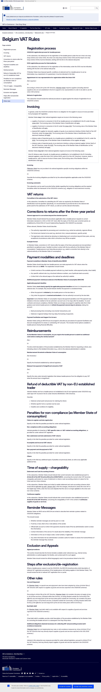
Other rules (7, 101)
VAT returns (7, 56)
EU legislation (23, 28)
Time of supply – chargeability (13, 86)
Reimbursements (9, 70)
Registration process (10, 49)
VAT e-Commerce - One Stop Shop (24, 32)
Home (4, 28)
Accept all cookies (65, 686)
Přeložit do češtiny (11, 19)
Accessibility (64, 676)
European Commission (7, 32)
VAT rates (47, 28)
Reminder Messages (10, 89)
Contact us (41, 673)
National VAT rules (77, 28)
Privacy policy (46, 676)
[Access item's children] (42, 28)
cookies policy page (33, 685)
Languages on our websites (25, 676)
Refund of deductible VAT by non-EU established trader (12, 74)
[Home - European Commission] (14, 7)
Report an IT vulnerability (9, 676)
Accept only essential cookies (83, 686)
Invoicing (6, 53)
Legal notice (55, 676)
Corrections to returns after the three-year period (13, 60)
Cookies (37, 676)
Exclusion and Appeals (10, 92)
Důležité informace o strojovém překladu (28, 19)
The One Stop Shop (35, 28)
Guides (55, 28)
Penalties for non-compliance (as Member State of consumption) (12, 80)
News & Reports (12, 28)
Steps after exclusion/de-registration (11, 97)
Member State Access (91, 28)
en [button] (66, 8)
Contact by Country (64, 28)
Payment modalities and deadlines (11, 65)
